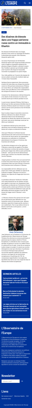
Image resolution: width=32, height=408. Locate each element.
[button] (24, 3)
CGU (27, 396)
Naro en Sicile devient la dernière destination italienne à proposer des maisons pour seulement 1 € (14, 293)
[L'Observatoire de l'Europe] (9, 3)
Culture (4, 32)
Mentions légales (19, 396)
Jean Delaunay (17, 27)
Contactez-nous (6, 398)
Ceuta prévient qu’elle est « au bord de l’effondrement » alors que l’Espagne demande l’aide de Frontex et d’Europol (15, 280)
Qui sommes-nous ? (7, 396)
